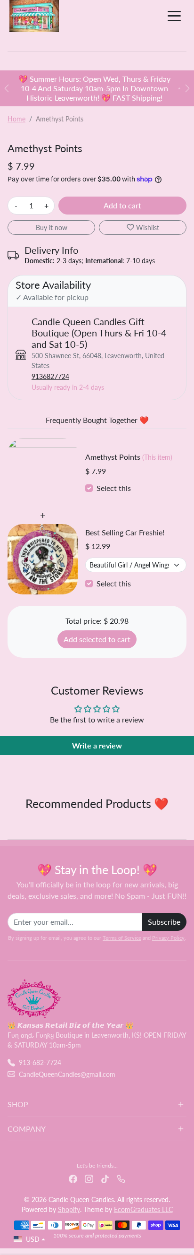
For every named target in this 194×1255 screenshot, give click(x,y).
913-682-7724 (40, 1062)
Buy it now (51, 227)
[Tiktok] (105, 1178)
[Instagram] (89, 1178)
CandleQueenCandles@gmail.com (67, 1074)
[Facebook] (73, 1178)
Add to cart (122, 205)
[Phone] (121, 1178)
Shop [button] (18, 1104)
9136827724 (50, 376)
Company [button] (27, 1128)
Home (16, 119)
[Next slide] (182, 824)
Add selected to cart (97, 639)
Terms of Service (122, 938)
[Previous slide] (11, 824)
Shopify (69, 1209)
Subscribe (164, 921)
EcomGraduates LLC (143, 1209)
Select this (114, 487)
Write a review (97, 745)
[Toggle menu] (174, 16)
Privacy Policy (168, 938)
